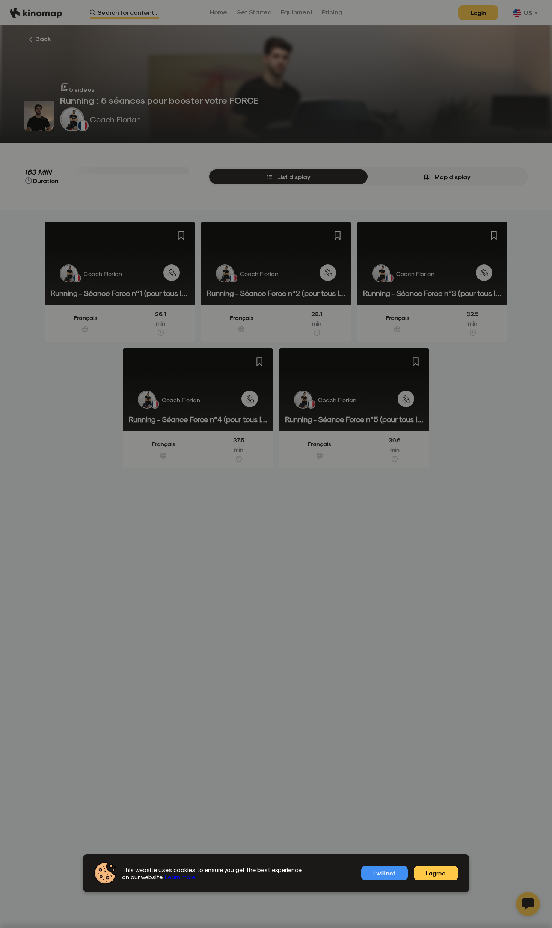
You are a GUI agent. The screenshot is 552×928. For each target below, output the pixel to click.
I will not (384, 873)
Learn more (180, 876)
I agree (436, 873)
